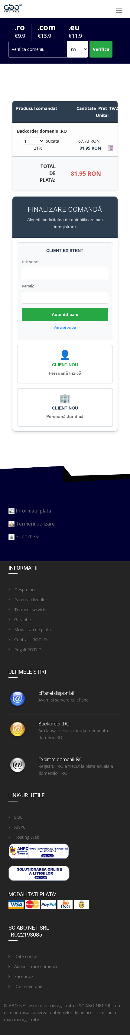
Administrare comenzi (35, 966)
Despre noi (24, 589)
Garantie (22, 619)
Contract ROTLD (30, 639)
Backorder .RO (54, 724)
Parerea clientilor (30, 599)
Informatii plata (33, 510)
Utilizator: (30, 262)
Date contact (26, 956)
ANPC (19, 827)
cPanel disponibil (56, 693)
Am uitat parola (65, 327)
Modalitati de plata (32, 629)
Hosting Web (26, 837)
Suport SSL (28, 536)
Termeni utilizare (35, 523)
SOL (17, 817)
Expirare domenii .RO (60, 759)
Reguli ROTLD (27, 649)
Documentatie (27, 986)
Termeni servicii (29, 609)
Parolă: (28, 286)
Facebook (23, 976)
